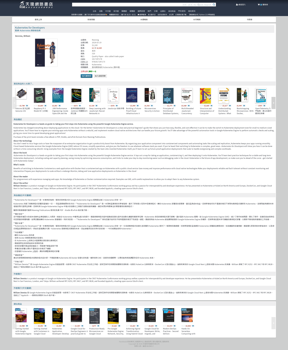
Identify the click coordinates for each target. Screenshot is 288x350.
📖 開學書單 (142, 14)
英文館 (116, 11)
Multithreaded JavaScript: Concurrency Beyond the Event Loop (188, 113)
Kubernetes (97, 64)
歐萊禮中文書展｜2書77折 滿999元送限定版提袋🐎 (89, 14)
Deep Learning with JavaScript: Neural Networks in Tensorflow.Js (97, 112)
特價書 (249, 19)
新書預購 (91, 19)
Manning (95, 39)
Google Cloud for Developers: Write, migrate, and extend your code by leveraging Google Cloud (152, 334)
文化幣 (171, 14)
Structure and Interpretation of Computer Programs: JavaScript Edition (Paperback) (207, 114)
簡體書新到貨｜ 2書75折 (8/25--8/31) (122, 14)
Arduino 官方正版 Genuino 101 (22, 109)
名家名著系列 (162, 14)
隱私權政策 (157, 341)
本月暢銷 (196, 19)
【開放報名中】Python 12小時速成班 (201, 14)
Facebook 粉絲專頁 (126, 341)
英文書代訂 (152, 14)
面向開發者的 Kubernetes (102, 67)
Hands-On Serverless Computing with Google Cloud (188, 332)
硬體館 (132, 11)
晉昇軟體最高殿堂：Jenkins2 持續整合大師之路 (79, 111)
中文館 (108, 11)
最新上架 (38, 19)
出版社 (163, 11)
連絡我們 (148, 341)
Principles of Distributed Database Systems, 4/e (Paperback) (171, 112)
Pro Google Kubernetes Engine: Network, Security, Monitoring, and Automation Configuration (116, 334)
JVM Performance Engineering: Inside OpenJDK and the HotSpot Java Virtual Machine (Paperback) (60, 114)
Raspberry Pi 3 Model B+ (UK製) (41, 109)
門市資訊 (181, 11)
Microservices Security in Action (152, 109)
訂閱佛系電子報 (180, 14)
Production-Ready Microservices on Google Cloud (97, 331)
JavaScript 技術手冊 (116, 108)
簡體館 (124, 11)
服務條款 (165, 341)
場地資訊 (191, 11)
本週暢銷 (144, 19)
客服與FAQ (139, 341)
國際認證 (141, 11)
